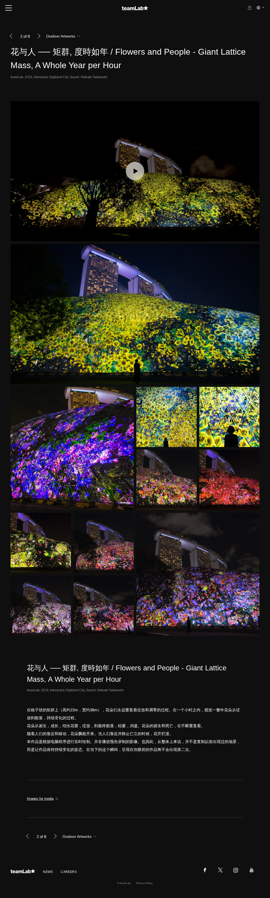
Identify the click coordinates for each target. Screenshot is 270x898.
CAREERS (69, 872)
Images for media (40, 799)
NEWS (48, 872)
